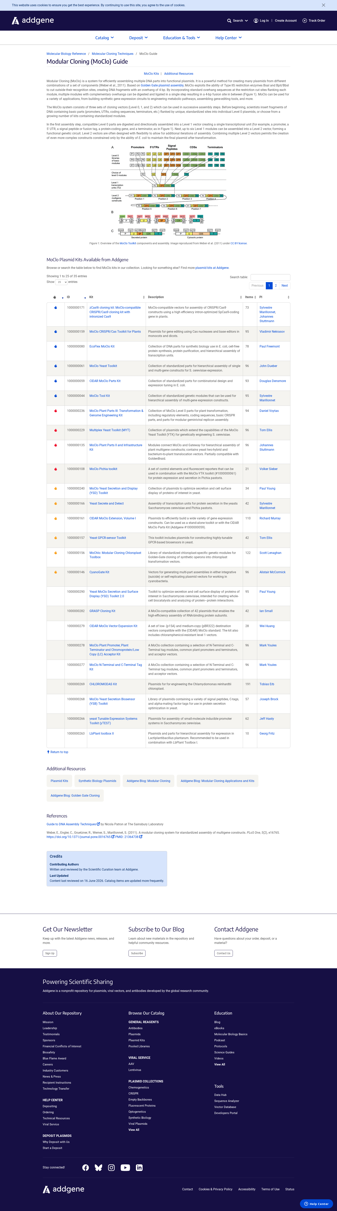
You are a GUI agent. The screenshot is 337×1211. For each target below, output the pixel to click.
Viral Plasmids (138, 1124)
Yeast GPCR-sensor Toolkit (108, 538)
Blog (217, 1022)
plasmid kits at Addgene (212, 268)
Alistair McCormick (273, 572)
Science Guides (224, 1052)
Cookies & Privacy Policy (215, 1189)
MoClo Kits (151, 74)
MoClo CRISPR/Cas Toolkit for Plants (115, 331)
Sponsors (49, 1040)
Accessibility (246, 1189)
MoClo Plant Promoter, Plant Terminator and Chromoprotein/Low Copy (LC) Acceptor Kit (114, 649)
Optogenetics (137, 1111)
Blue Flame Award (54, 1058)
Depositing (50, 1106)
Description (156, 297)
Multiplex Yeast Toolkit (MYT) (110, 430)
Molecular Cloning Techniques (112, 54)
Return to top (59, 752)
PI (260, 297)
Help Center (226, 37)
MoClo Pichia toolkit (103, 469)
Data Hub (220, 1095)
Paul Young (267, 488)
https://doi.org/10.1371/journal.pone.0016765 (79, 837)
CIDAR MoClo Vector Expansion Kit (113, 626)
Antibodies (136, 1028)
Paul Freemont (270, 346)
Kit (91, 297)
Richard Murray (270, 518)
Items (249, 297)
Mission (48, 1022)
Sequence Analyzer (226, 1101)
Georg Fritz (267, 733)
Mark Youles (268, 645)
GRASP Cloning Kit (102, 611)
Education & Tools (179, 37)
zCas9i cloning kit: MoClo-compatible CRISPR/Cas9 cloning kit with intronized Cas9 (115, 312)
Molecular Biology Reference (66, 54)
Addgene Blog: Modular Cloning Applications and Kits (217, 781)
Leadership (50, 1028)
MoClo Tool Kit (100, 396)
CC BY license (239, 243)
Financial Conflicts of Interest (62, 1046)
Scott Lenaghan (270, 553)
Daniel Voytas (269, 411)
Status (289, 1189)
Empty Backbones (140, 1099)
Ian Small (266, 611)
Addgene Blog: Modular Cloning (148, 781)
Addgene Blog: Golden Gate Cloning (75, 795)
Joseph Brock (269, 699)
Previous (257, 285)
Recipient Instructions (57, 1082)
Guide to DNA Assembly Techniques (72, 824)
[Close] (322, 5)
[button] (237, 21)
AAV (131, 1064)
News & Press (52, 1076)
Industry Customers (55, 1070)
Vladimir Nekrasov (272, 331)
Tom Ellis (266, 430)
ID (68, 297)
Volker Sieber (269, 469)
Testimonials (51, 1034)
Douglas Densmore (273, 381)
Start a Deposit (52, 1148)
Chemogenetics (139, 1087)
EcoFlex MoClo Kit (102, 346)
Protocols (220, 1046)
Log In (264, 20)
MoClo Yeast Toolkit (103, 366)
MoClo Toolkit (128, 243)
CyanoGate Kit (99, 572)
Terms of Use (270, 1189)
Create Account (286, 20)
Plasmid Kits (59, 781)
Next (285, 285)
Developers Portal (226, 1113)
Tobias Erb (267, 684)
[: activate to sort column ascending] (56, 297)
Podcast (219, 1040)
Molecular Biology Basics (230, 1034)
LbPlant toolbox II (102, 733)
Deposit (136, 37)
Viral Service (51, 1124)
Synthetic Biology (140, 1117)
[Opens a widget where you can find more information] (316, 1204)
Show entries (62, 282)
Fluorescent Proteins (142, 1105)
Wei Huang (267, 626)
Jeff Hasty (267, 719)
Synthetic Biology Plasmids (97, 781)
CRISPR (133, 1093)
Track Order (317, 20)
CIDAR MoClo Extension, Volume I (113, 518)
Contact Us (223, 953)
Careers (48, 1064)
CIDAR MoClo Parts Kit (105, 381)
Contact (187, 1189)
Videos (218, 1058)
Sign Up (49, 953)
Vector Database (225, 1107)
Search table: (239, 277)
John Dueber (268, 366)
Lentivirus (135, 1070)
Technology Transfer (56, 1088)
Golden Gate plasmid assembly (162, 85)
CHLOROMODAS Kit (103, 684)
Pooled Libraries (139, 1046)
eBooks (219, 1028)
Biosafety (49, 1052)
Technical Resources (56, 1118)
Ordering (48, 1112)
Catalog (102, 37)
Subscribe (137, 953)
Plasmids (135, 1034)
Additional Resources (178, 74)
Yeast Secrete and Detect (107, 503)
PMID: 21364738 (127, 837)
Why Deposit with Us (56, 1142)
